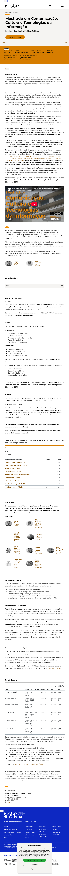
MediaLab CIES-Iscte (31, 158)
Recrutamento (30, 832)
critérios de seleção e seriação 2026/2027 (28, 764)
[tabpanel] (34, 474)
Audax (6, 826)
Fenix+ (27, 838)
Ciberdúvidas (29, 835)
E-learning (42, 826)
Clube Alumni (56, 826)
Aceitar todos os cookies (34, 860)
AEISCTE (55, 829)
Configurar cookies (34, 869)
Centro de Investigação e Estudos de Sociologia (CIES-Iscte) (26, 156)
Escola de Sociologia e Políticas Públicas (22, 31)
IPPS (5, 838)
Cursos (7, 12)
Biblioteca (28, 829)
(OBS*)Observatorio (54, 668)
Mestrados (14, 12)
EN (50, 5)
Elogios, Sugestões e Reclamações (17, 848)
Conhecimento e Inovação (12, 832)
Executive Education (11, 829)
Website (9, 803)
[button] (6, 1)
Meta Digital (8, 835)
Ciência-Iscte (29, 826)
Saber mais (34, 865)
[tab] (34, 447)
